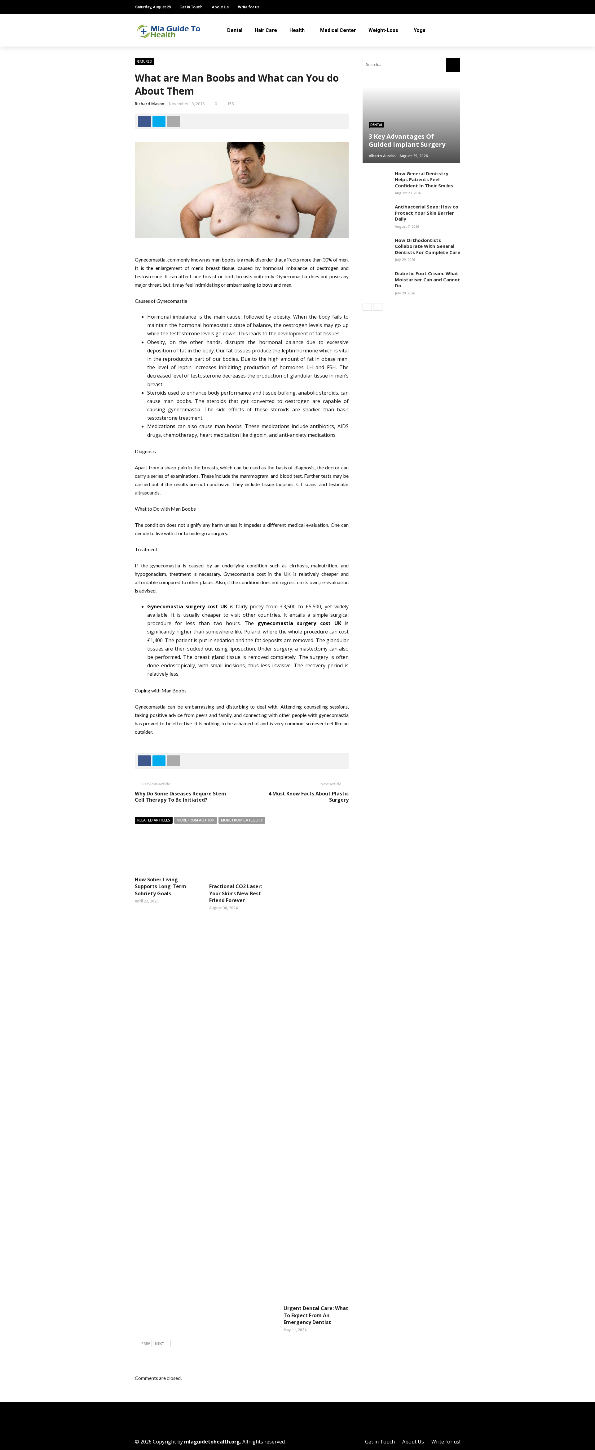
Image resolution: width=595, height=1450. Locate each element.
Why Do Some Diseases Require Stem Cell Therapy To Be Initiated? (180, 796)
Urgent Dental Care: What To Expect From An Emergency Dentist (316, 1315)
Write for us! (249, 7)
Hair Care (266, 30)
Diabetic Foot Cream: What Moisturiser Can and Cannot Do (427, 279)
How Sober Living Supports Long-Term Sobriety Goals (160, 886)
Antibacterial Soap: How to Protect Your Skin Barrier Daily (426, 213)
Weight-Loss (383, 30)
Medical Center (338, 30)
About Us (220, 7)
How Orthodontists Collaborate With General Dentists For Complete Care (427, 246)
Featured (144, 61)
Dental (234, 30)
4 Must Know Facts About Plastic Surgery (308, 796)
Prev (145, 1343)
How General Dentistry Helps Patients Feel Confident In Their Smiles (424, 179)
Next (159, 1343)
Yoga (419, 30)
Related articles (153, 820)
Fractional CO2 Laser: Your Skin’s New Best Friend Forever (235, 893)
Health (297, 30)
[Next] (377, 307)
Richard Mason (149, 103)
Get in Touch (190, 7)
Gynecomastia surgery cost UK (187, 606)
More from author (195, 820)
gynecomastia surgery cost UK (299, 623)
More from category (242, 820)
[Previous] (367, 307)
